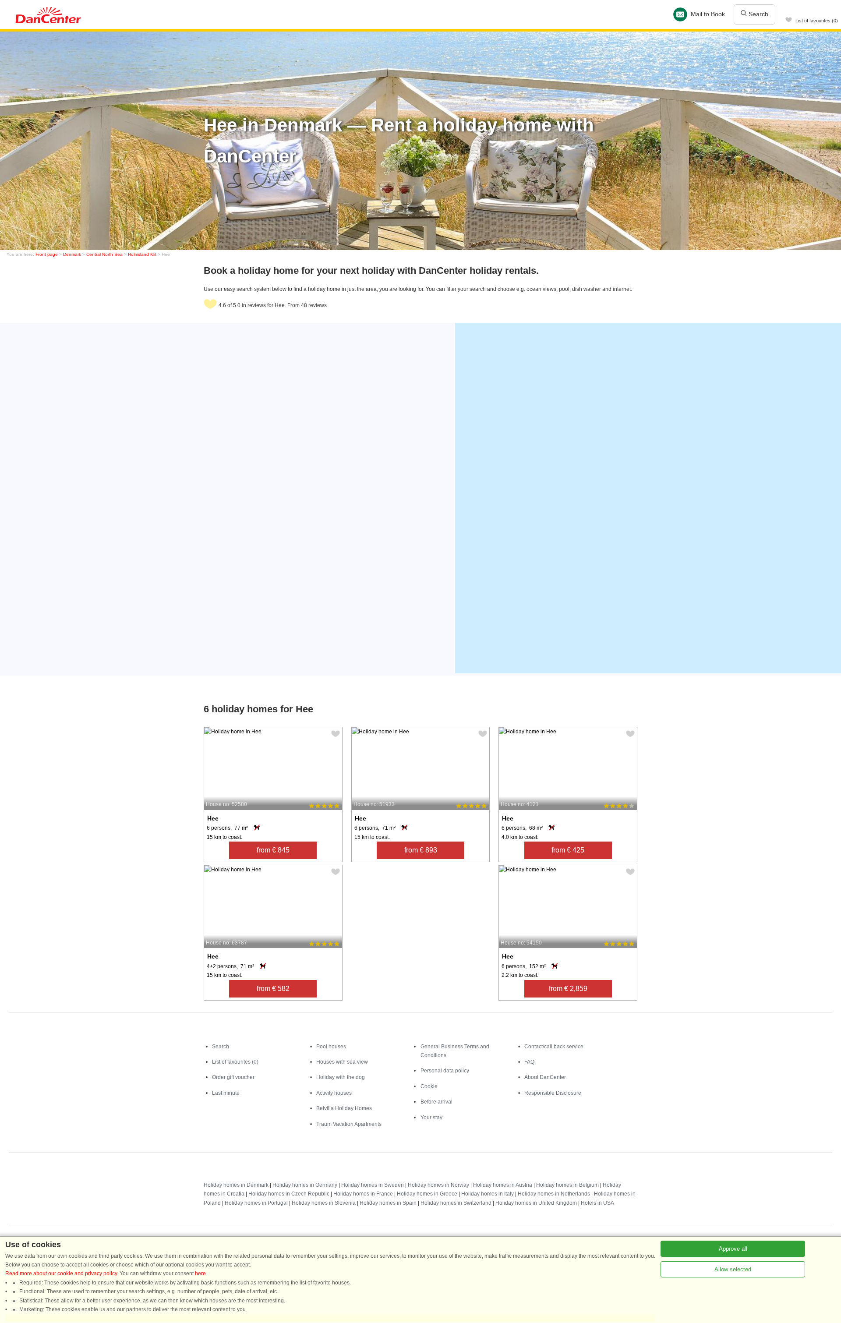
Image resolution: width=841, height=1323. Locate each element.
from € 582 (273, 988)
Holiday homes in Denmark (236, 1185)
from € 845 (273, 850)
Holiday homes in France (363, 1194)
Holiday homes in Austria (502, 1185)
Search (757, 14)
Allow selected (732, 1269)
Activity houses (334, 1093)
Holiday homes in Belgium (567, 1185)
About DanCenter (545, 1077)
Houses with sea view (342, 1062)
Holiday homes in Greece (427, 1194)
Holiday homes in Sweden (372, 1185)
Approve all (733, 1248)
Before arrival (436, 1102)
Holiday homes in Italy (487, 1194)
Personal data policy (444, 1071)
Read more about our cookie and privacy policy (61, 1273)
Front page (46, 254)
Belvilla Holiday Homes (344, 1108)
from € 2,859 (568, 988)
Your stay (431, 1117)
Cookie (429, 1086)
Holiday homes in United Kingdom (536, 1203)
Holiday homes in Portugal (256, 1203)
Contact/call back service (553, 1047)
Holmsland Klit (142, 254)
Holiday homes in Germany (304, 1185)
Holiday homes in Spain (388, 1203)
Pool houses (331, 1047)
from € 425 (567, 850)
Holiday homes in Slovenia (324, 1203)
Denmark (72, 254)
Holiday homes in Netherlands (554, 1194)
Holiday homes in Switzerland (455, 1203)
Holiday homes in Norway (438, 1185)
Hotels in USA (597, 1203)
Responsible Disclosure (552, 1093)
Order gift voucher (233, 1077)
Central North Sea (104, 254)
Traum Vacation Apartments (349, 1124)
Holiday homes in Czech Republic (288, 1194)
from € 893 (420, 850)
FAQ (529, 1062)
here (200, 1273)
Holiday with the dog (340, 1077)
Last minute (226, 1093)
